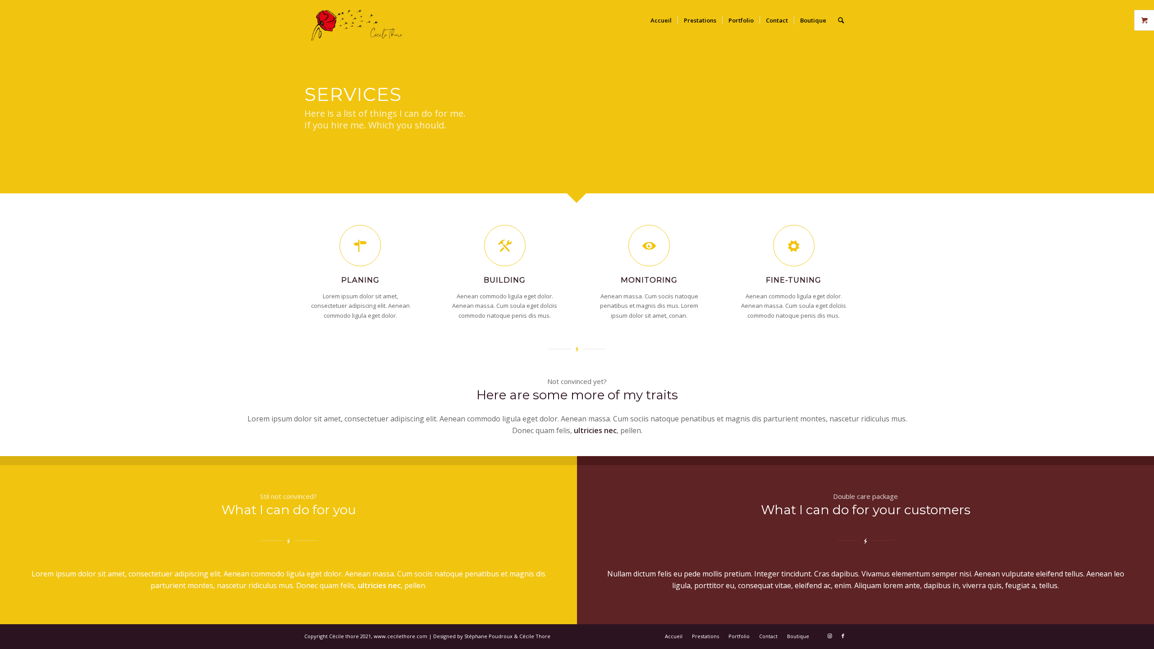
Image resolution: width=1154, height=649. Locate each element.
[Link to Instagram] (829, 636)
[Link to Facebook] (843, 636)
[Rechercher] (841, 20)
